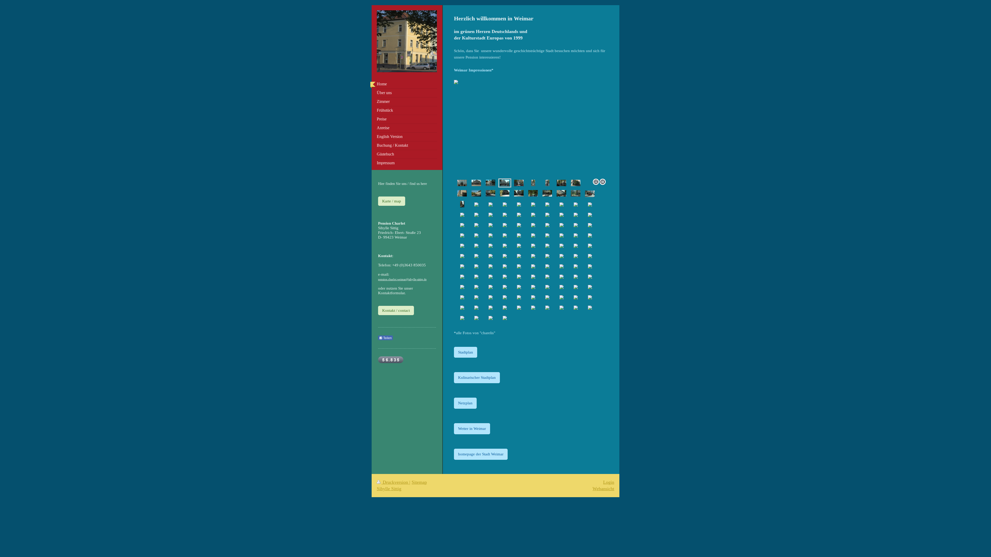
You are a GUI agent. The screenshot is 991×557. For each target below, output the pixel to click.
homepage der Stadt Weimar (481, 454)
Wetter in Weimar (472, 428)
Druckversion (395, 482)
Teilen (387, 338)
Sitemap (419, 482)
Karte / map (391, 201)
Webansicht (603, 488)
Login (608, 482)
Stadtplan (465, 352)
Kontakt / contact (396, 310)
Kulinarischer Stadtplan (477, 377)
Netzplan (465, 403)
